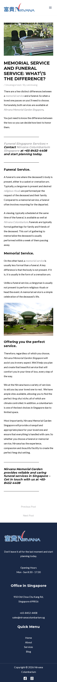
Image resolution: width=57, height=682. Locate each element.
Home (28, 637)
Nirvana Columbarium (16, 222)
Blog (28, 651)
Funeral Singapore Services (24, 143)
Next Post (28, 515)
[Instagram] (32, 678)
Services (28, 647)
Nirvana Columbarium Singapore (27, 148)
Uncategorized (13, 84)
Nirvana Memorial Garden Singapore (23, 109)
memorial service (15, 95)
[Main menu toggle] (50, 7)
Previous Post (28, 506)
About (28, 642)
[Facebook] (25, 678)
